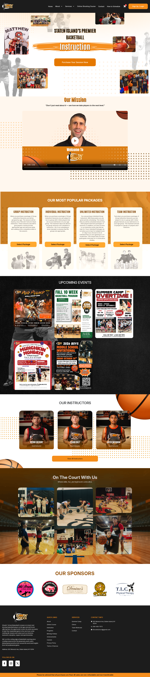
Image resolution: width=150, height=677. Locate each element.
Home (50, 6)
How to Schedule (113, 6)
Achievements (51, 637)
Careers (49, 640)
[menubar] (82, 6)
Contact (101, 6)
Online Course (51, 624)
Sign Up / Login (138, 6)
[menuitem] (50, 6)
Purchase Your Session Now (75, 62)
